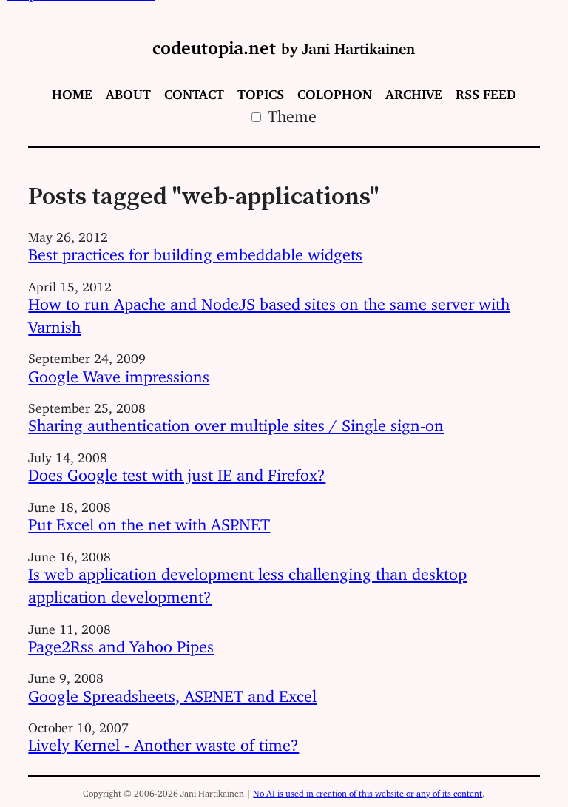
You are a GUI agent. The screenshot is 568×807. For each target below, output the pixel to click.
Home (72, 91)
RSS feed (486, 91)
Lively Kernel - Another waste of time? (163, 741)
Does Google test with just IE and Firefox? (176, 471)
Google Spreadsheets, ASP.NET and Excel (172, 692)
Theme (290, 112)
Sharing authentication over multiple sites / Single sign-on (236, 421)
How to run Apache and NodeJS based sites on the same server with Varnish (269, 311)
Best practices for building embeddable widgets (195, 250)
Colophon (334, 91)
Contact (194, 91)
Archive (413, 91)
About (128, 91)
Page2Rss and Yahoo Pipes (121, 642)
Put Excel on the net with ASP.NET (149, 520)
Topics (260, 91)
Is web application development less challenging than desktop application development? (247, 581)
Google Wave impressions (118, 372)
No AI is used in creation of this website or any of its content (367, 791)
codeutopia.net (283, 43)
